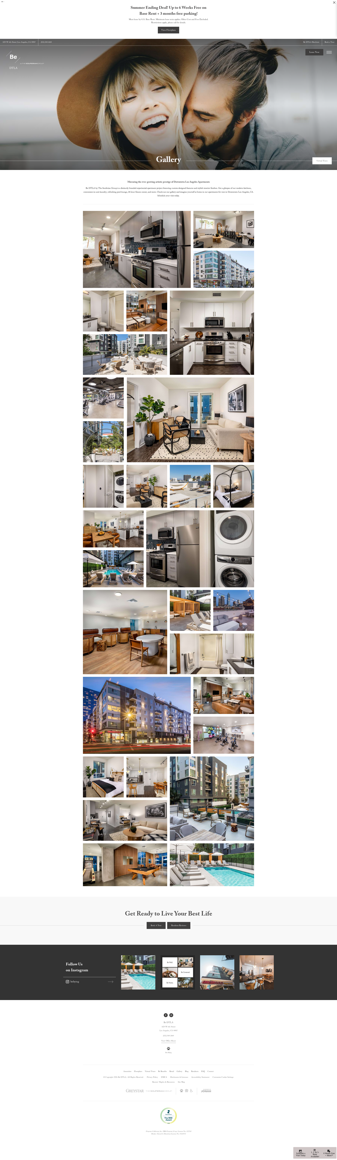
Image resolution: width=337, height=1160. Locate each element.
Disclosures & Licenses (179, 1077)
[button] (2, 1)
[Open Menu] (329, 52)
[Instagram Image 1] (138, 972)
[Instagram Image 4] (257, 972)
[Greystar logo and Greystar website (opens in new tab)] (135, 1092)
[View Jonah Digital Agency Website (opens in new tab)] (206, 1091)
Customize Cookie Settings (223, 1077)
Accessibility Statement (200, 1077)
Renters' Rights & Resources (163, 1082)
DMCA (164, 1077)
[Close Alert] (334, 3)
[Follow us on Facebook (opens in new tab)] (166, 1015)
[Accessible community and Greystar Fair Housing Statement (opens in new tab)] (191, 1092)
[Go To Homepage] (25, 60)
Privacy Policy (152, 1077)
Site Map (181, 1082)
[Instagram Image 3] (217, 972)
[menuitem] (127, 1071)
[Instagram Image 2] (178, 972)
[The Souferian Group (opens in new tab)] (159, 1091)
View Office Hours (168, 1041)
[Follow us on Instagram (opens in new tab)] (171, 1015)
